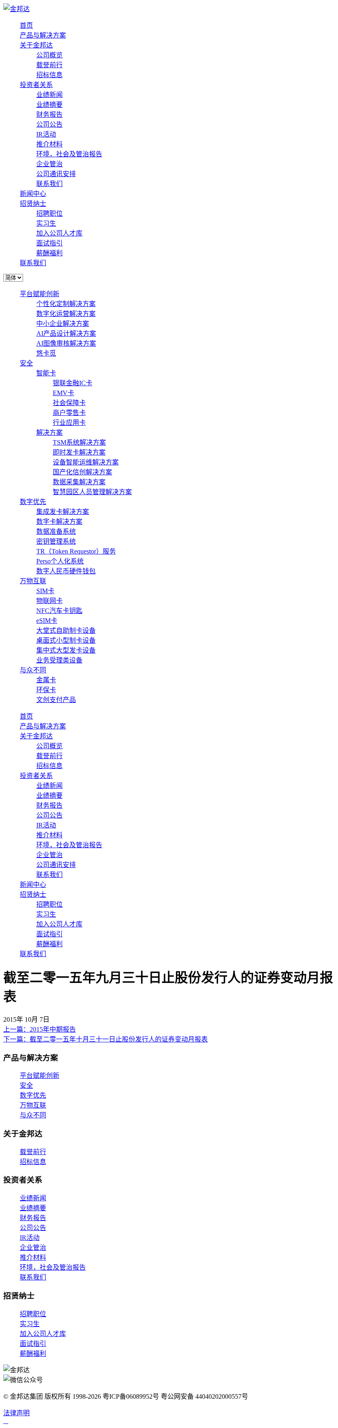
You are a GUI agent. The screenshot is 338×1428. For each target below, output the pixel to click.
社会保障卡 (69, 402)
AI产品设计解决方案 (66, 333)
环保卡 (46, 689)
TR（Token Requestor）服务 (76, 551)
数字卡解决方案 (59, 521)
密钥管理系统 (56, 541)
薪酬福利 (49, 253)
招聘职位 (49, 213)
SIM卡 (45, 590)
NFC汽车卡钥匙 (59, 610)
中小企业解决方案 (62, 323)
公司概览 (49, 55)
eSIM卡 (46, 620)
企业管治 (49, 163)
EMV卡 (63, 392)
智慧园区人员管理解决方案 (92, 491)
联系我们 (49, 183)
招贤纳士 (33, 203)
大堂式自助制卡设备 (66, 630)
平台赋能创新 (39, 293)
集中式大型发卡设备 (66, 650)
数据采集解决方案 (79, 481)
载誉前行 (49, 64)
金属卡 (46, 679)
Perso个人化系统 (60, 561)
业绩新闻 (49, 94)
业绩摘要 (49, 104)
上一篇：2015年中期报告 (39, 1029)
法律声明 (16, 1412)
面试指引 (49, 243)
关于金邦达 (36, 45)
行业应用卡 (69, 422)
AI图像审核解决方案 (66, 343)
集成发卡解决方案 (62, 511)
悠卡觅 (46, 353)
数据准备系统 (56, 531)
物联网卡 (49, 600)
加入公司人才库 (59, 233)
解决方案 (49, 432)
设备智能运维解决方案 (86, 462)
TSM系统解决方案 (79, 442)
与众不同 (33, 670)
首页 (26, 25)
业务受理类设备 (59, 660)
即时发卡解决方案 (79, 452)
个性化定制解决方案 (66, 303)
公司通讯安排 (56, 173)
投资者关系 (36, 84)
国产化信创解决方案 (82, 472)
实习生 (46, 223)
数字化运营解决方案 (66, 313)
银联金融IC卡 (72, 382)
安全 (26, 363)
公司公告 (49, 124)
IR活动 (46, 134)
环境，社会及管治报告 (69, 154)
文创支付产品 (56, 699)
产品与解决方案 (43, 35)
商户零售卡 (69, 412)
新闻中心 (33, 193)
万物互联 (33, 580)
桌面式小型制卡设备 (66, 640)
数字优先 (33, 501)
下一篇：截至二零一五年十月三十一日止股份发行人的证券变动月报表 (105, 1039)
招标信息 (49, 74)
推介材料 (49, 144)
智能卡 (46, 373)
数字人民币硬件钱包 (66, 571)
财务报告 (49, 114)
